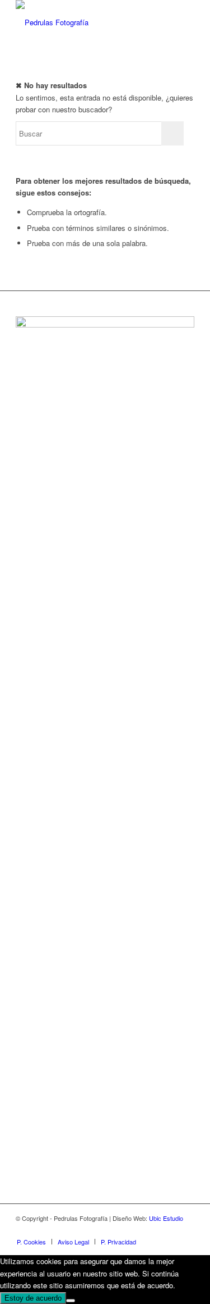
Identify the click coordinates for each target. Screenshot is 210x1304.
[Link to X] (186, 1229)
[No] (70, 1300)
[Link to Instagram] (169, 1229)
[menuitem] (31, 1241)
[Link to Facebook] (152, 1229)
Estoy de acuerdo (33, 1298)
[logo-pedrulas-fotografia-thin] (87, 22)
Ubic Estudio (166, 1218)
